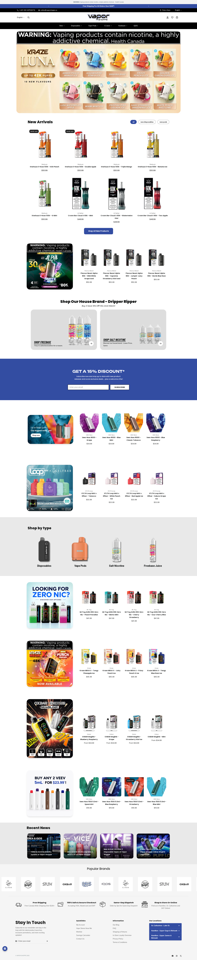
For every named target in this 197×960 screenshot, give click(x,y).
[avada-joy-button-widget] (4, 948)
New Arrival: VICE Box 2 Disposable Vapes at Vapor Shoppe (115, 852)
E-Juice (107, 26)
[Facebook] (172, 956)
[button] (177, 17)
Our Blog (116, 925)
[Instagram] (177, 956)
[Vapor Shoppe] (98, 17)
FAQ (114, 928)
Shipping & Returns (120, 932)
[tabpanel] (98, 181)
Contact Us (80, 939)
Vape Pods (92, 26)
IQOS (136, 26)
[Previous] (48, 6)
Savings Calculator (83, 935)
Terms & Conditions (120, 942)
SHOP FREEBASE (42, 342)
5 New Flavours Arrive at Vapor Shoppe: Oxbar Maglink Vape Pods (152, 852)
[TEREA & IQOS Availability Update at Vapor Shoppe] (43, 846)
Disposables (75, 26)
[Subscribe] (45, 941)
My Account (80, 925)
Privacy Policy (118, 939)
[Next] (148, 6)
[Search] (28, 17)
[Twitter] (181, 956)
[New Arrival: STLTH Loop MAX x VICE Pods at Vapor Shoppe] (80, 846)
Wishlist (79, 932)
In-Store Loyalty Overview (122, 935)
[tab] (133, 122)
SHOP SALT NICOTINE (114, 339)
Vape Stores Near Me (84, 928)
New (61, 26)
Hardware (121, 26)
